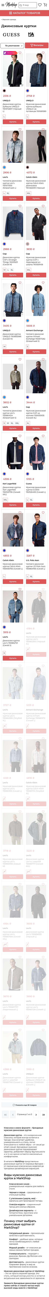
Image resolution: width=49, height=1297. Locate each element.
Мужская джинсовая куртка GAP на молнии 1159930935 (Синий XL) (36, 414)
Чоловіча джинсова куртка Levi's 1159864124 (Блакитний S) (12, 414)
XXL (28, 193)
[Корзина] (45, 5)
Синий (28, 91)
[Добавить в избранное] (20, 53)
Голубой (4, 167)
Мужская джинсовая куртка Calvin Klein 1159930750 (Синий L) (13, 566)
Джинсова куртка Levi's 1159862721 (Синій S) (11, 643)
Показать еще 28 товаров (25, 1105)
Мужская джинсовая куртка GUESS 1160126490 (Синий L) (36, 489)
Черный (4, 91)
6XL (28, 871)
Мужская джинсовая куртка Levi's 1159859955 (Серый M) (12, 862)
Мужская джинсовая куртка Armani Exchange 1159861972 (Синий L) (36, 717)
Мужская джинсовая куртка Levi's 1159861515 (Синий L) (12, 788)
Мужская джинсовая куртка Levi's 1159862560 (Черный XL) (36, 640)
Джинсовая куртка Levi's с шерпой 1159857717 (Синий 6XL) (35, 862)
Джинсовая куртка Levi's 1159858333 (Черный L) (35, 934)
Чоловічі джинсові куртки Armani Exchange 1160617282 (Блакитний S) (35, 337)
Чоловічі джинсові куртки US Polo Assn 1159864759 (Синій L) (35, 566)
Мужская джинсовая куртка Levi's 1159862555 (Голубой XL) (12, 717)
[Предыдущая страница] (13, 1114)
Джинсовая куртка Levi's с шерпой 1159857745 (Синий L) (12, 1080)
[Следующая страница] (36, 1114)
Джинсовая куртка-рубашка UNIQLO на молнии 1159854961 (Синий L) (35, 1081)
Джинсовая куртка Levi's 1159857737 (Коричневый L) (12, 1007)
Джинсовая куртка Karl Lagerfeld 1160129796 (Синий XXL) (12, 491)
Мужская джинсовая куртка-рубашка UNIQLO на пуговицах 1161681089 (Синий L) (36, 109)
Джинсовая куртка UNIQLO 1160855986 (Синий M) (12, 336)
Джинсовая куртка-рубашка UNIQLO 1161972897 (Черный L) (12, 107)
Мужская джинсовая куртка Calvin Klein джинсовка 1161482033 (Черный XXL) (36, 185)
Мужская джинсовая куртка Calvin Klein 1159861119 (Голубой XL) (36, 790)
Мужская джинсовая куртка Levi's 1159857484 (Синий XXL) (12, 935)
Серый (28, 244)
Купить (12, 122)
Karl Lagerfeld (25, 34)
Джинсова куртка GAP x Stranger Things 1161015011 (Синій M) (11, 261)
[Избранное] (40, 5)
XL (8, 193)
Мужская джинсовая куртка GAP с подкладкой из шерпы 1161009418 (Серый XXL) (36, 262)
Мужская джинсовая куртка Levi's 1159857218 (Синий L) (36, 1007)
